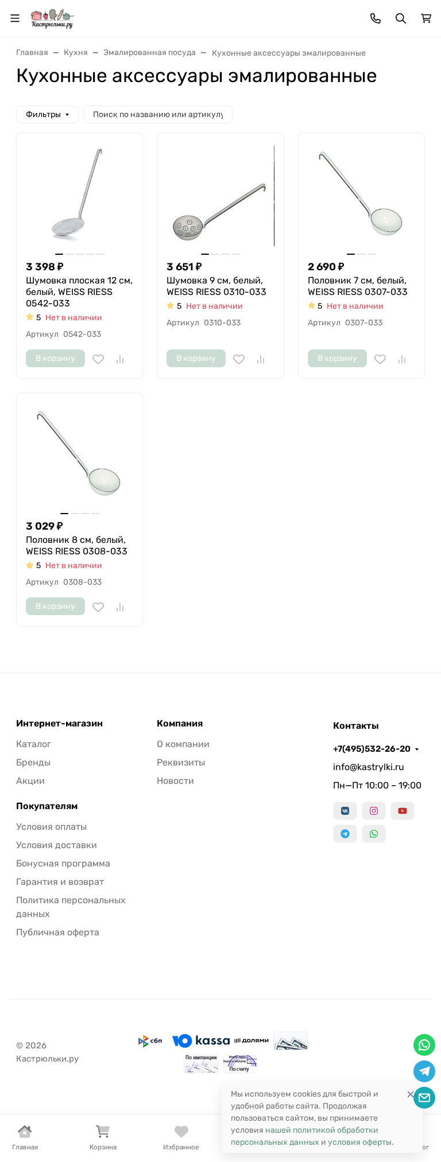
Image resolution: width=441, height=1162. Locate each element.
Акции (30, 780)
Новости (175, 780)
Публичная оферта (57, 932)
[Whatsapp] (374, 834)
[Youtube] (402, 811)
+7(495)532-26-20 (372, 749)
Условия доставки (56, 845)
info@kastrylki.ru (368, 766)
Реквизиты (181, 762)
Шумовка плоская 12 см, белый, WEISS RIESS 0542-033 (79, 292)
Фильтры (43, 114)
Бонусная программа (63, 863)
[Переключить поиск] (400, 18)
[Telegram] (345, 834)
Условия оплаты (51, 826)
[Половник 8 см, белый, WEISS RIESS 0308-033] (79, 456)
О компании (183, 744)
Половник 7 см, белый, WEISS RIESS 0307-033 (358, 286)
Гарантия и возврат (60, 881)
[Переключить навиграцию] (15, 18)
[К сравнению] (120, 359)
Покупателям (47, 806)
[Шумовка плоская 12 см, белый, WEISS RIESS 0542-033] (79, 196)
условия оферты (360, 1142)
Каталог (33, 744)
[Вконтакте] (345, 811)
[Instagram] (374, 811)
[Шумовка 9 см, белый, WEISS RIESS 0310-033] (220, 196)
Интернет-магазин (59, 723)
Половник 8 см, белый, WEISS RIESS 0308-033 (76, 545)
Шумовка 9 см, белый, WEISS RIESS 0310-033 (216, 286)
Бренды (33, 762)
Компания (180, 723)
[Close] (410, 1094)
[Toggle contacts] (375, 18)
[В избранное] (98, 359)
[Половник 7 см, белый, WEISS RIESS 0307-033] (361, 196)
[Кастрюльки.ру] (52, 17)
